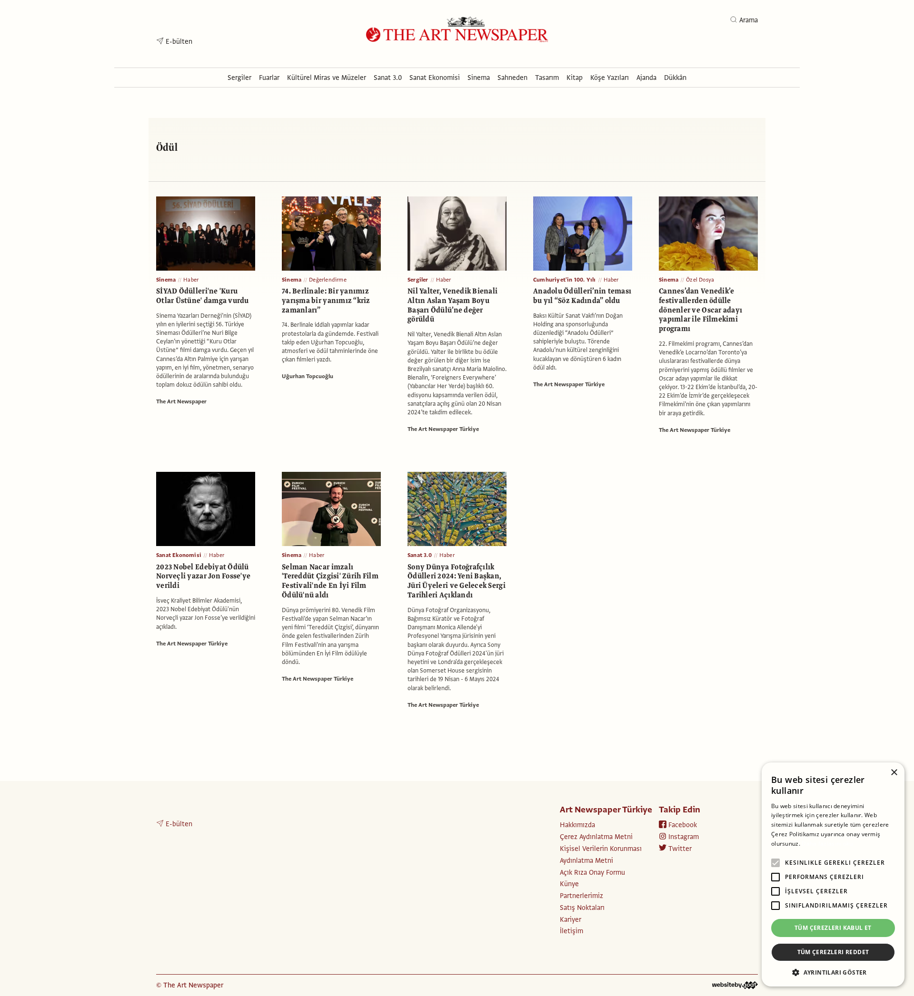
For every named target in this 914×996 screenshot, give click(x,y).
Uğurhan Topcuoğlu (307, 376)
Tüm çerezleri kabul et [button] (833, 928)
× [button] (893, 772)
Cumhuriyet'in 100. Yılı (564, 279)
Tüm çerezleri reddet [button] (833, 952)
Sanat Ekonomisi (178, 555)
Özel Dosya (700, 279)
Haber (191, 279)
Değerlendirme (328, 279)
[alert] (833, 874)
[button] (833, 972)
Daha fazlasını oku (827, 844)
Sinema (166, 279)
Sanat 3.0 (419, 555)
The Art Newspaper (181, 401)
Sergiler (417, 279)
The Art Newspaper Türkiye (443, 429)
